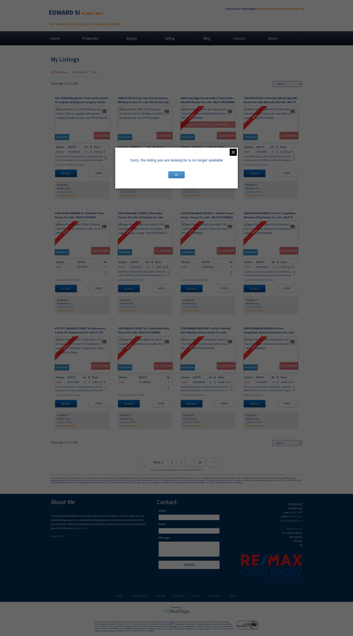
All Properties (59, 72)
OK (176, 175)
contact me (81, 528)
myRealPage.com (176, 612)
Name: (163, 510)
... (190, 462)
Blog (206, 38)
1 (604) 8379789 (65, 191)
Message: (165, 537)
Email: (162, 524)
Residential (80, 72)
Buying (131, 38)
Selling (170, 38)
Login (290, 9)
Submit (189, 565)
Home (54, 38)
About (272, 38)
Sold (94, 72)
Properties (90, 38)
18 (199, 462)
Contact (239, 38)
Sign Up (299, 9)
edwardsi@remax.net (271, 9)
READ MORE (57, 536)
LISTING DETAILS (66, 173)
